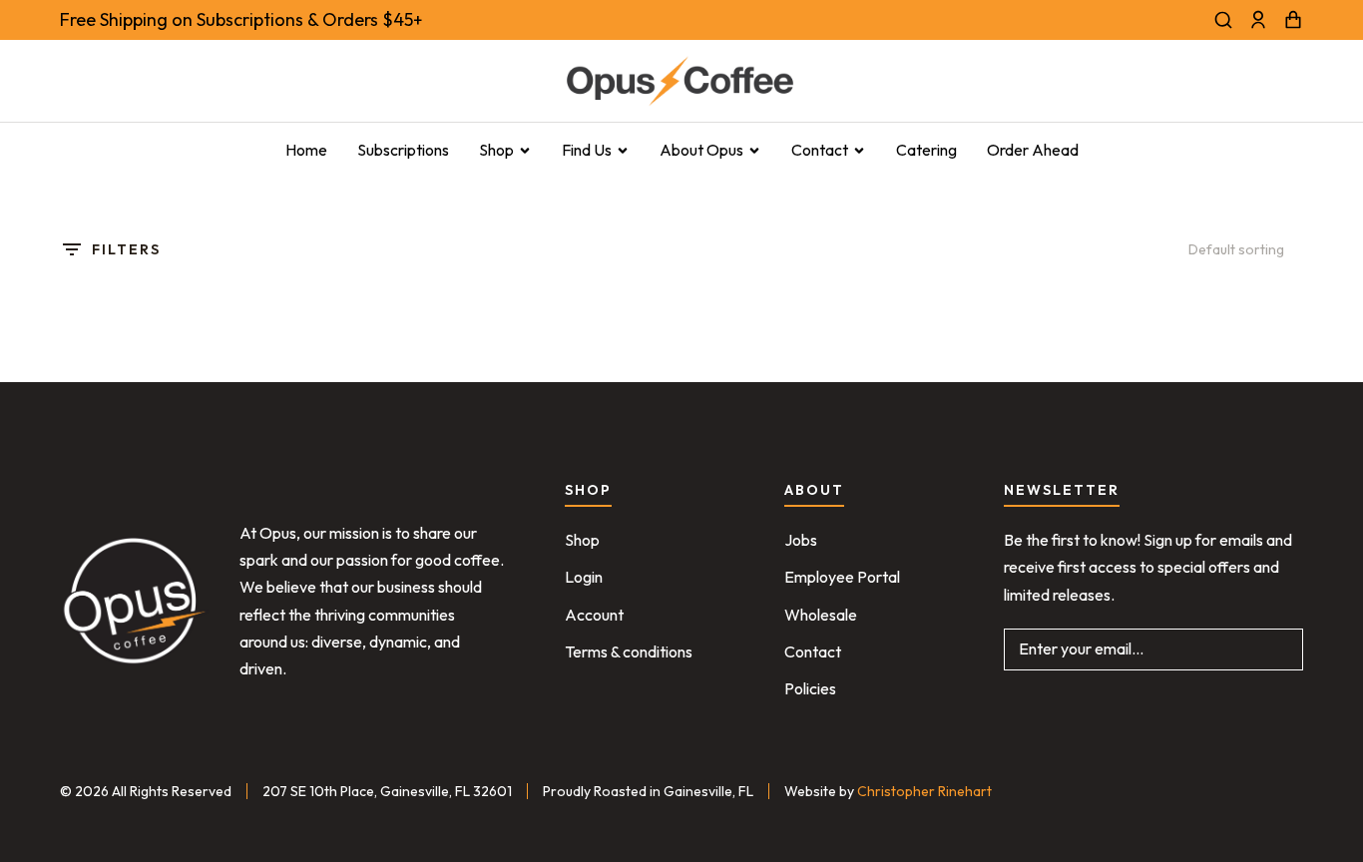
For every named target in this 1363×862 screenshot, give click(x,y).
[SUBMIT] (1273, 649)
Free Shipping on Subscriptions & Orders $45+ (241, 19)
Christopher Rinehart (924, 791)
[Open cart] (1293, 20)
